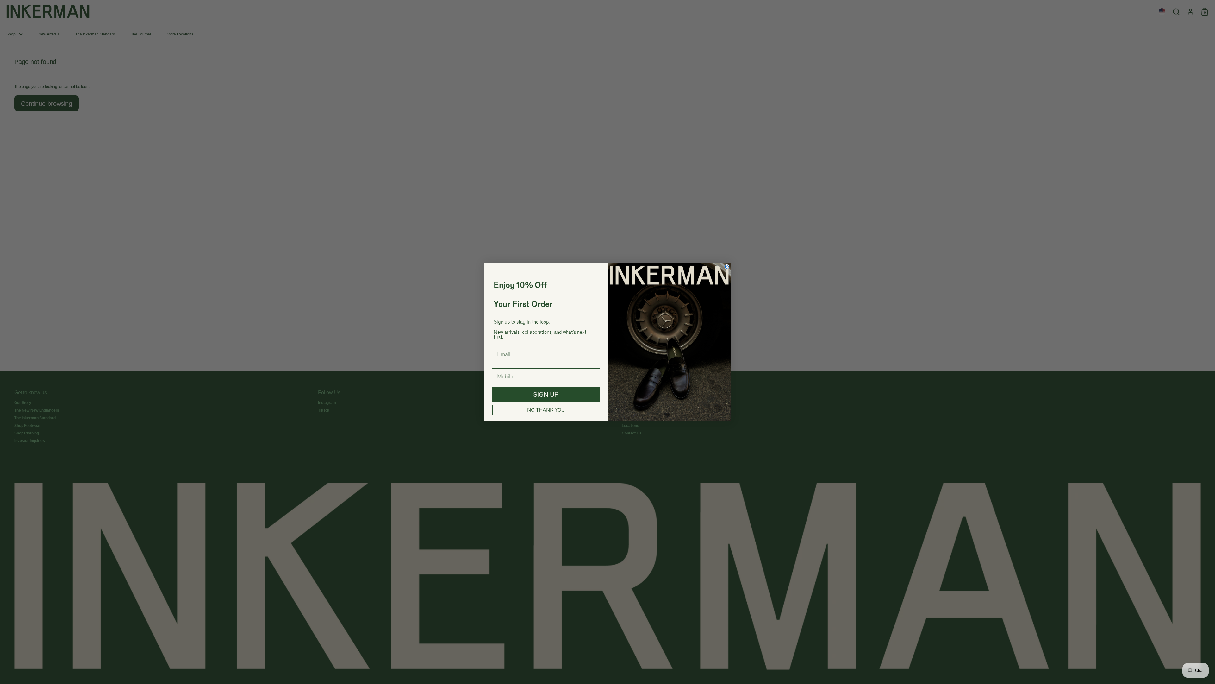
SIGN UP (546, 394)
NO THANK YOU (546, 410)
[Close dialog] (726, 266)
